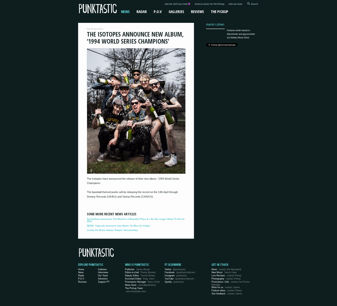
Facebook (180, 272)
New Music (224, 272)
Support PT (104, 282)
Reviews (197, 11)
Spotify (174, 282)
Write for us (226, 287)
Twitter (175, 269)
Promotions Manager (142, 282)
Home (81, 269)
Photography (226, 278)
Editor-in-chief (140, 272)
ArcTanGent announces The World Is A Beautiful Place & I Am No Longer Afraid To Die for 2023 (136, 220)
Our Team (103, 275)
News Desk (140, 285)
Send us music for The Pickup (209, 4)
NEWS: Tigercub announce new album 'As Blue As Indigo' (118, 225)
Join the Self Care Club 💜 (177, 4)
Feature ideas (227, 290)
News (125, 11)
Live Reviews (226, 275)
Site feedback (227, 293)
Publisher (137, 269)
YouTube (179, 278)
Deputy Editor (140, 275)
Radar (142, 11)
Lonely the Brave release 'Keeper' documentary (112, 230)
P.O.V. (81, 278)
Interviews (103, 272)
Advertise (103, 278)
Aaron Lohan (215, 24)
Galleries (176, 11)
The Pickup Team (134, 288)
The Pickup (219, 11)
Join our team (235, 4)
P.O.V (158, 11)
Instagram (176, 275)
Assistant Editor (139, 278)
